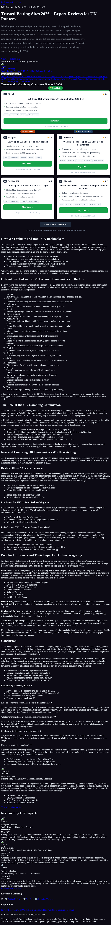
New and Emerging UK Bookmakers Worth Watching (52, 79)
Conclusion (24, 81)
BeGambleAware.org (78, 230)
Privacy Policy (7, 910)
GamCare (28, 899)
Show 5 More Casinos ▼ (55, 224)
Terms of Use (20, 910)
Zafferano (11, 2)
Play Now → (55, 121)
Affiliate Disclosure (34, 910)
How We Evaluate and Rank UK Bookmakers (21, 76)
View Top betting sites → (12, 59)
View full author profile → (12, 807)
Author (4, 5)
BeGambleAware (14, 899)
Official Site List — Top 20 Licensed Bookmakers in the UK (69, 76)
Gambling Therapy (44, 899)
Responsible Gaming (65, 910)
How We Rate (49, 910)
